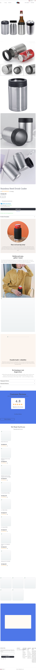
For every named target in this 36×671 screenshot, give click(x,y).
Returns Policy (25, 656)
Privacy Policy (29, 654)
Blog (28, 650)
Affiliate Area (29, 657)
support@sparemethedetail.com (22, 649)
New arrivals (27, 2)
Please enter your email (4, 655)
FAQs (23, 650)
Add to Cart (18, 209)
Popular (9, 2)
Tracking (24, 657)
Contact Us (29, 653)
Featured (32, 2)
